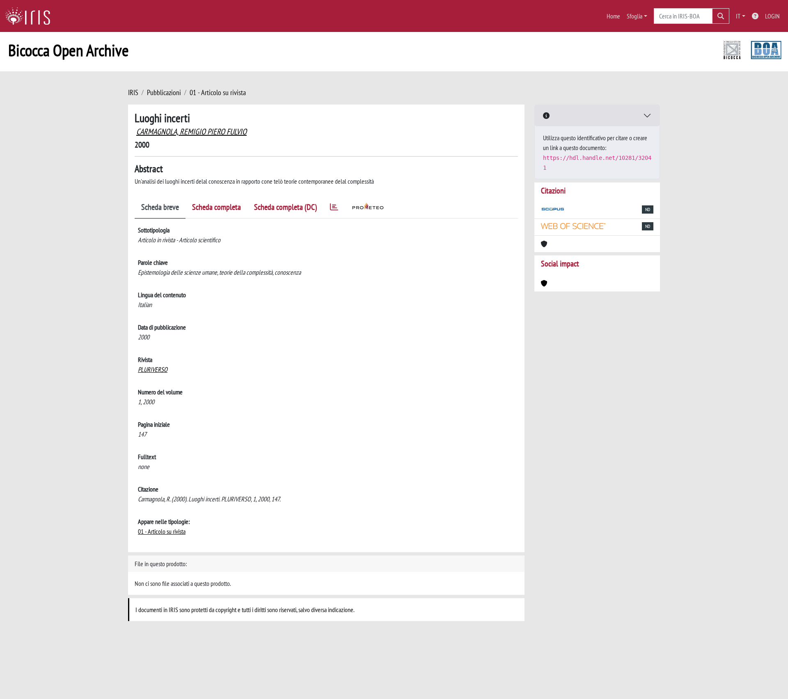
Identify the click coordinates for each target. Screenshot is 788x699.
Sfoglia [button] (634, 16)
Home (613, 16)
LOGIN (772, 16)
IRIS (133, 92)
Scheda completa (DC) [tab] (285, 207)
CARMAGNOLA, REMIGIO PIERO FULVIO (191, 131)
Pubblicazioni (164, 92)
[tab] (334, 208)
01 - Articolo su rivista (218, 92)
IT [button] (738, 16)
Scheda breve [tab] (160, 207)
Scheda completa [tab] (216, 207)
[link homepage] (31, 16)
